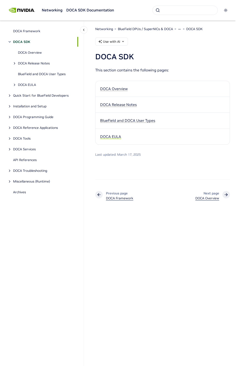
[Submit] (158, 10)
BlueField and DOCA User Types (42, 74)
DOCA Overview (30, 52)
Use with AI (111, 41)
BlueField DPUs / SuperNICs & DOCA (145, 29)
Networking (52, 10)
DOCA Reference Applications (35, 128)
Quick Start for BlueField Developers (41, 95)
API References (25, 160)
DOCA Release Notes (34, 63)
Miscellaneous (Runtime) (31, 181)
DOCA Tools (22, 138)
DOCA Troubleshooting (30, 171)
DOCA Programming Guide (33, 117)
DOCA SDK (21, 42)
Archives (19, 192)
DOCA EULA (27, 85)
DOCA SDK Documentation (90, 10)
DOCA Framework (26, 31)
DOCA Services (24, 149)
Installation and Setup (29, 106)
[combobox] (185, 10)
